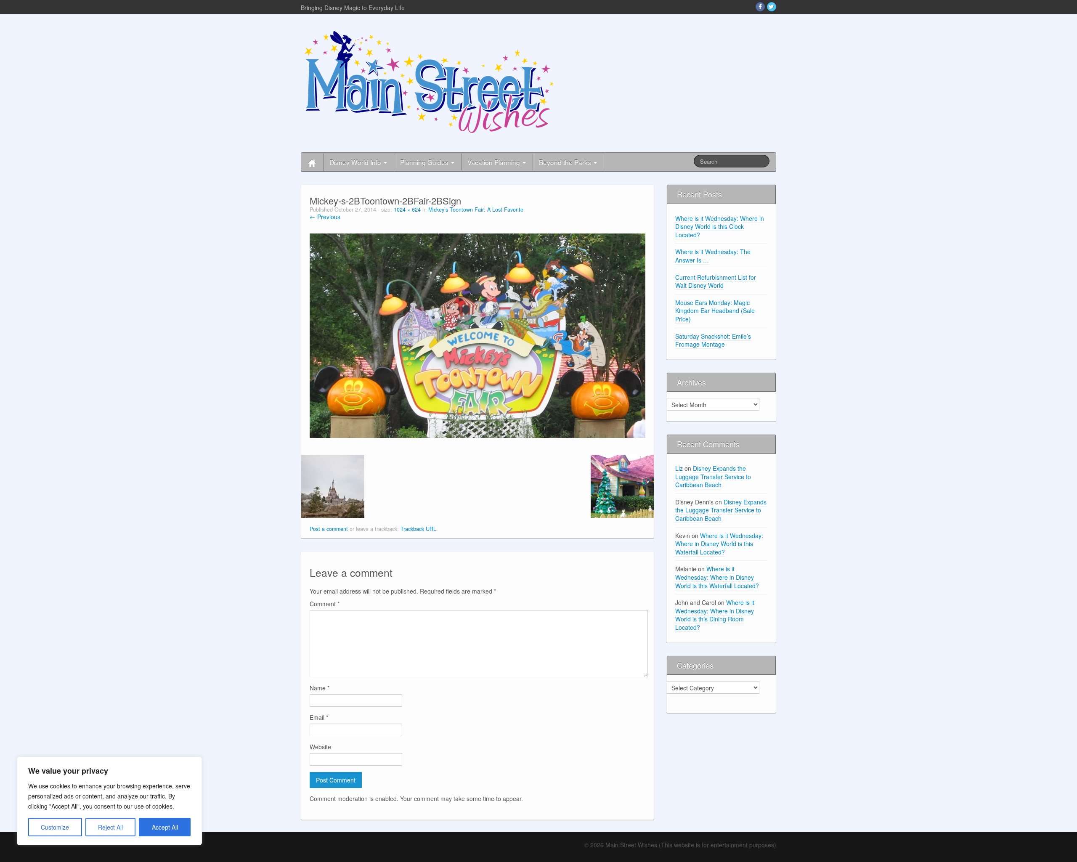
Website (320, 747)
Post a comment (329, 529)
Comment (325, 603)
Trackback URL (418, 529)
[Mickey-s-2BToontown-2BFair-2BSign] (477, 335)
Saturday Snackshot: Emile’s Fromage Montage (713, 340)
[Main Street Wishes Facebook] (760, 6)
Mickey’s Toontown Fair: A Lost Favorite (475, 209)
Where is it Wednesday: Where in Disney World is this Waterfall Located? (719, 543)
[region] (109, 801)
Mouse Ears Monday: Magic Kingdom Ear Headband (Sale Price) (715, 310)
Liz (679, 468)
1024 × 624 (407, 209)
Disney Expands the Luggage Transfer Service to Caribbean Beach (713, 476)
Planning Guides (425, 162)
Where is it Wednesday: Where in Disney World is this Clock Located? (719, 226)
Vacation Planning (494, 162)
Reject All (110, 827)
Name (319, 688)
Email (319, 717)
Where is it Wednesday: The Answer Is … (713, 255)
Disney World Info (356, 162)
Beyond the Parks (566, 162)
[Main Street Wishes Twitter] (771, 6)
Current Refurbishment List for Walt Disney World (715, 281)
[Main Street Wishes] (429, 81)
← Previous (325, 216)
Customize (55, 827)
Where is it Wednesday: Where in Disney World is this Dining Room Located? (714, 614)
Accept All (165, 827)
